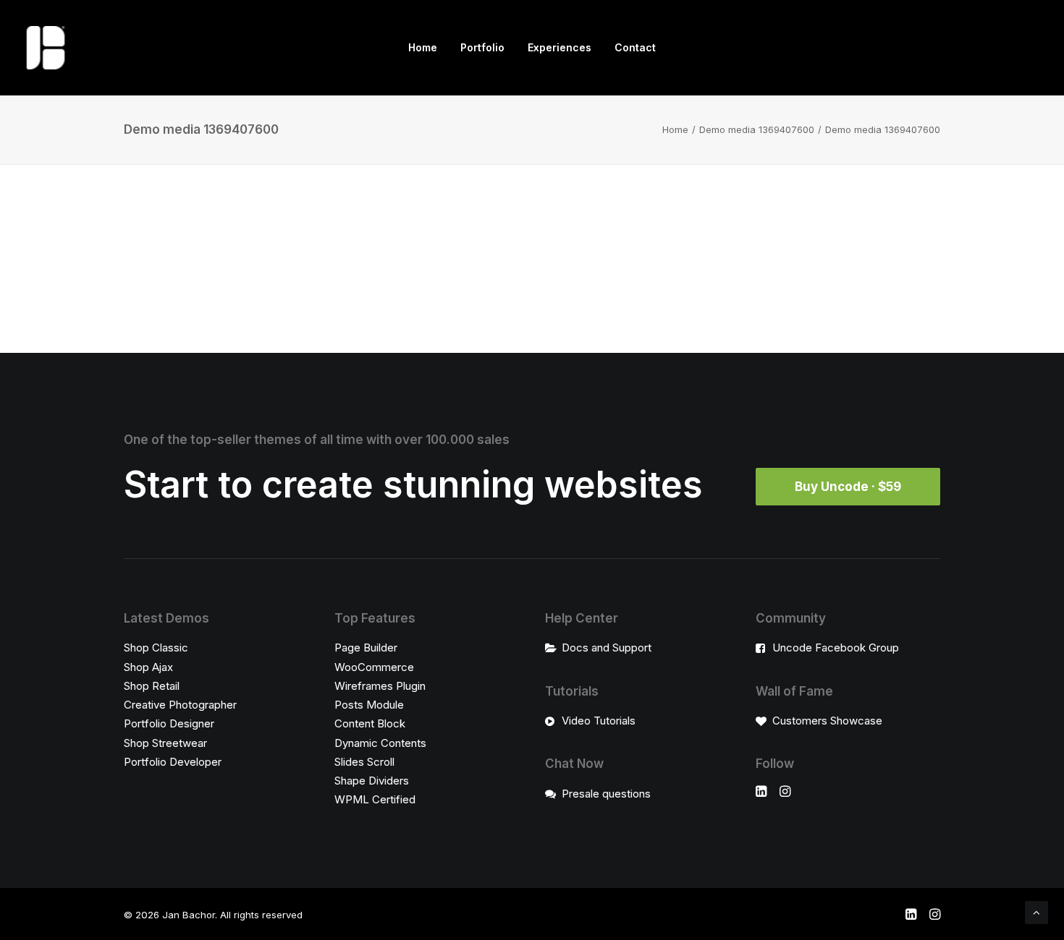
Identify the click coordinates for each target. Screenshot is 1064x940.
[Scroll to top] (1036, 911)
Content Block (369, 723)
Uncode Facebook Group (835, 647)
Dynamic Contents (380, 743)
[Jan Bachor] (45, 47)
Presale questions (606, 793)
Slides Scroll (364, 762)
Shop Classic (156, 647)
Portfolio (482, 47)
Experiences (559, 47)
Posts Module (369, 705)
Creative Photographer (180, 705)
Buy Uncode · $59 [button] (848, 486)
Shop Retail (152, 686)
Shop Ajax (148, 667)
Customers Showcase (827, 720)
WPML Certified (374, 799)
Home (422, 47)
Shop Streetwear (165, 743)
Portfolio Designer (169, 723)
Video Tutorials (599, 720)
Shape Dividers (371, 780)
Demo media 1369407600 (756, 129)
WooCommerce (374, 667)
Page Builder (365, 647)
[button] (761, 793)
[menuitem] (422, 47)
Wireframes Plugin (380, 686)
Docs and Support (606, 647)
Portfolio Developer (172, 762)
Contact (635, 47)
